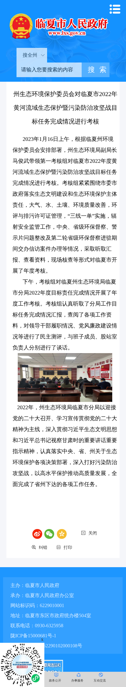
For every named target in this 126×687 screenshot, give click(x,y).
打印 (68, 547)
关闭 (92, 533)
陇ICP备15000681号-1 (33, 635)
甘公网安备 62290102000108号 (49, 645)
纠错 (43, 547)
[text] (49, 70)
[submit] (95, 70)
